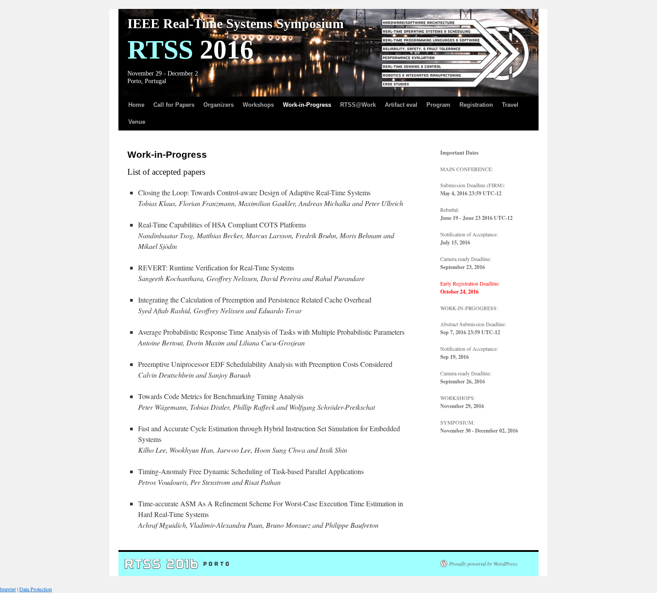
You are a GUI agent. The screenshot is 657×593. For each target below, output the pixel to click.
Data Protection (35, 589)
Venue (136, 121)
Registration (476, 104)
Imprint (8, 589)
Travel (510, 104)
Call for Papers (173, 104)
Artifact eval (401, 104)
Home (136, 104)
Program (438, 104)
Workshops (258, 104)
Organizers (218, 104)
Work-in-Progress (307, 104)
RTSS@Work (358, 104)
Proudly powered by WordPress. (483, 563)
